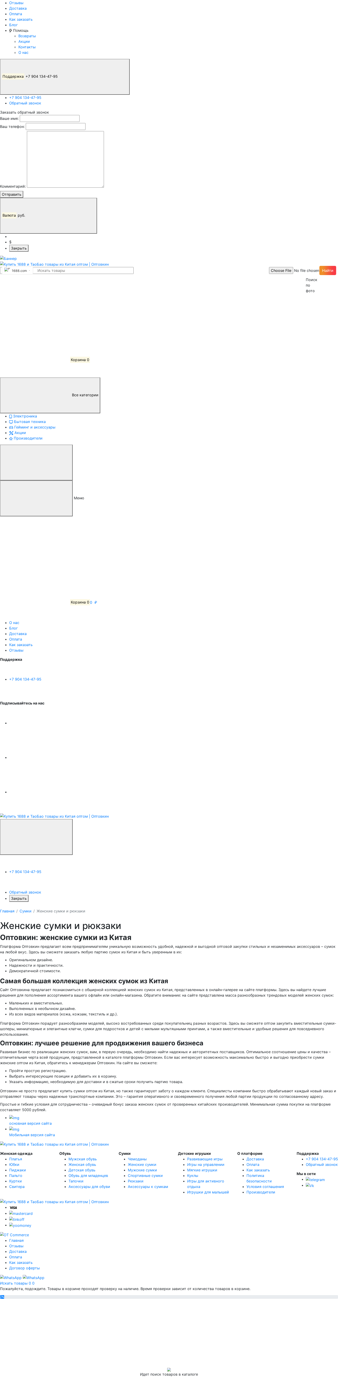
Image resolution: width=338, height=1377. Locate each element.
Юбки (14, 1164)
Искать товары (14, 1283)
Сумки (26, 911)
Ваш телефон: (12, 126)
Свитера (17, 1186)
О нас (23, 52)
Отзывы (16, 2)
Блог (13, 25)
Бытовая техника (29, 421)
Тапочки (76, 1181)
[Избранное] (34, 325)
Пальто (15, 1175)
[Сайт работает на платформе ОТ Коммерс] (14, 1234)
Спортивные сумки (145, 1175)
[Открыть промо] (8, 258)
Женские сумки (142, 1164)
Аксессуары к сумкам (148, 1186)
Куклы (192, 1175)
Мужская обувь (83, 1159)
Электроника (24, 416)
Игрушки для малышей (208, 1192)
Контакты (27, 47)
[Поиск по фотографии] (308, 270)
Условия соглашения (265, 1186)
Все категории (84, 395)
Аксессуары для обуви (89, 1186)
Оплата (15, 13)
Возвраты (27, 36)
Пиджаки (17, 1170)
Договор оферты (24, 1268)
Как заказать (21, 19)
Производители (28, 438)
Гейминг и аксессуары (34, 427)
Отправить (11, 194)
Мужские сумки (142, 1170)
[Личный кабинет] (34, 291)
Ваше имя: (9, 118)
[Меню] (36, 462)
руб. (14, 215)
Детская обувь (82, 1170)
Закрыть (19, 248)
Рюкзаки (135, 1181)
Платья (15, 1159)
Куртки (15, 1181)
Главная (7, 911)
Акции (24, 41)
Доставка (18, 8)
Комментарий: (13, 186)
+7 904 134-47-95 (31, 76)
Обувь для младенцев (88, 1175)
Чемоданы (137, 1159)
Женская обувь (82, 1164)
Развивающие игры (205, 1159)
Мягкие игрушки (202, 1170)
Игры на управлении (205, 1164)
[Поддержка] (36, 837)
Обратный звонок (25, 103)
